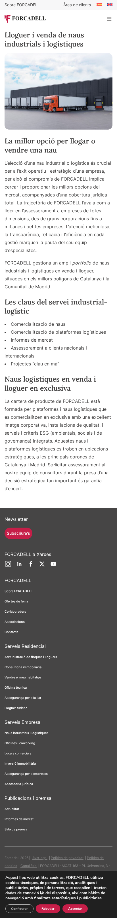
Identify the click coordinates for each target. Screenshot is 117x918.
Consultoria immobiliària (23, 667)
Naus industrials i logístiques (26, 733)
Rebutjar (48, 908)
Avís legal (39, 858)
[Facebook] (30, 566)
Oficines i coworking (20, 743)
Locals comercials (18, 753)
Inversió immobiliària (20, 763)
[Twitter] (42, 566)
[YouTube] (53, 566)
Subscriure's (18, 533)
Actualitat (12, 809)
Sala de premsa (16, 829)
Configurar (19, 908)
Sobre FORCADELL (22, 4)
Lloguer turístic (16, 708)
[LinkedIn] (19, 566)
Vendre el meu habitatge (23, 677)
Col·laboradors (15, 612)
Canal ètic (28, 866)
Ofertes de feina (16, 601)
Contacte (11, 632)
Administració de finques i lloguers (31, 657)
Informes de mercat (19, 819)
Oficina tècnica (16, 687)
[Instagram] (8, 566)
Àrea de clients (77, 4)
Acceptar (75, 908)
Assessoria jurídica (19, 784)
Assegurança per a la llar (23, 698)
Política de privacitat (67, 858)
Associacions (15, 622)
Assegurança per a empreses (26, 774)
